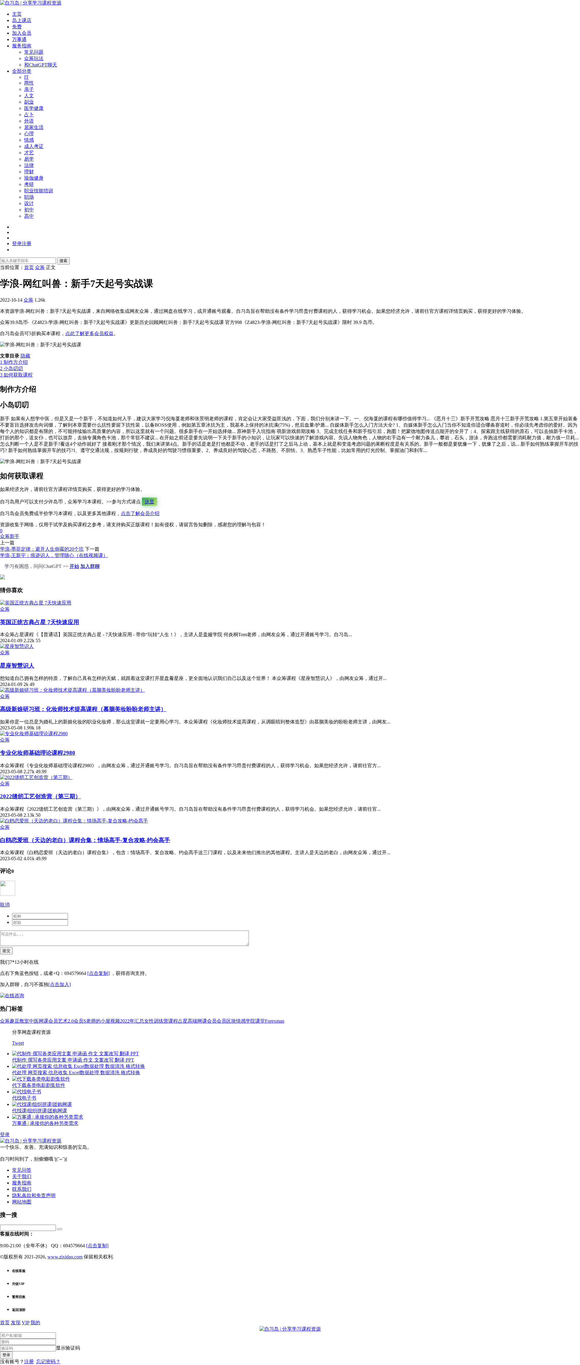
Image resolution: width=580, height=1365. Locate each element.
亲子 (29, 89)
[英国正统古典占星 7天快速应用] (35, 602)
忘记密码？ (48, 1361)
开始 (74, 566)
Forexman (274, 1021)
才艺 (29, 152)
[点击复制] (98, 973)
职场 (29, 197)
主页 (17, 14)
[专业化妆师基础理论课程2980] (34, 733)
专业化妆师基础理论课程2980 (37, 753)
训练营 (161, 1021)
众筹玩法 (34, 58)
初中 (29, 209)
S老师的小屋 (96, 1021)
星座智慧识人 (17, 665)
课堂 (260, 1021)
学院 (250, 1021)
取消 (5, 904)
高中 (29, 216)
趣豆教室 (19, 1021)
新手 (14, 536)
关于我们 (21, 1176)
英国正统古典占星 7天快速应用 (39, 622)
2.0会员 (75, 1021)
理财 (29, 171)
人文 (29, 95)
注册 (29, 1361)
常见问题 (34, 52)
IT (26, 77)
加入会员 (21, 33)
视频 (115, 1021)
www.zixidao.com (64, 1256)
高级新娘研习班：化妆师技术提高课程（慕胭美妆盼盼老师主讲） (83, 709)
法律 (29, 165)
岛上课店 (21, 20)
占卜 (29, 114)
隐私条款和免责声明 (34, 1195)
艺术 (63, 1021)
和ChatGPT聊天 (40, 64)
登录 (5, 1134)
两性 (29, 82)
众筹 (28, 300)
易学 (29, 159)
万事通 (19, 39)
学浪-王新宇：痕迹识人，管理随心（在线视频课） (54, 555)
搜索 (63, 260)
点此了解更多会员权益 (89, 333)
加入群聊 (90, 566)
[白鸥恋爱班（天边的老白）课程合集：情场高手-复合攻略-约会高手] (74, 820)
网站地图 (21, 1201)
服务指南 (21, 45)
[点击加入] (59, 984)
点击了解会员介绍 (140, 513)
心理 (29, 133)
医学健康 (34, 108)
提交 (6, 950)
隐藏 (25, 355)
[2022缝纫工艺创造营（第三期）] (36, 777)
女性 (149, 1021)
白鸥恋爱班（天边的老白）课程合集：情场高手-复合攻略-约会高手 (85, 840)
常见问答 (21, 1170)
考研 (29, 184)
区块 (231, 1021)
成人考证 (34, 146)
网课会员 (48, 1021)
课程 (173, 1021)
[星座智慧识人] (17, 646)
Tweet (18, 1043)
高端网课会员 (202, 1021)
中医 (34, 1021)
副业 (29, 101)
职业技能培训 (38, 190)
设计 (29, 203)
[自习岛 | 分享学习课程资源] (30, 2)
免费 (17, 26)
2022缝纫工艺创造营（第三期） (40, 796)
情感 (29, 140)
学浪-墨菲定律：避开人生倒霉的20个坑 (42, 549)
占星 (183, 1021)
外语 (29, 120)
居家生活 (34, 127)
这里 (149, 501)
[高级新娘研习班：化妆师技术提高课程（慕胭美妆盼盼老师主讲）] (72, 690)
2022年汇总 (132, 1021)
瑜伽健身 (34, 178)
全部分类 (21, 71)
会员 (221, 1021)
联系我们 (21, 1189)
